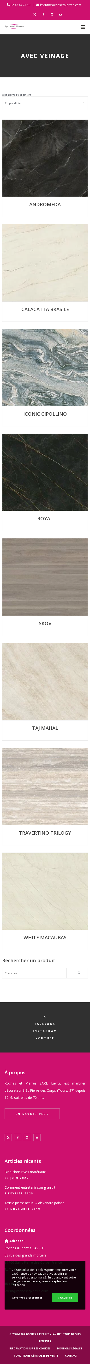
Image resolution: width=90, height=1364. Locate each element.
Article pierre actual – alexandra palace (34, 1203)
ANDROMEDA (45, 204)
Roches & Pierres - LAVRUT (43, 1334)
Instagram (45, 1031)
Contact (71, 1355)
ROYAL (45, 518)
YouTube (45, 1038)
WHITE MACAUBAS (45, 937)
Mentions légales (69, 1348)
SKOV (45, 623)
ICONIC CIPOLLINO (45, 414)
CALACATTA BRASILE (45, 309)
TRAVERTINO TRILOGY (45, 833)
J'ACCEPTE (65, 1297)
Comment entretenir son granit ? (30, 1187)
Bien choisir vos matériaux (25, 1172)
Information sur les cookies (29, 1348)
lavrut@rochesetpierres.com (60, 5)
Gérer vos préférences (27, 1297)
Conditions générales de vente (36, 1355)
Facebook (45, 1024)
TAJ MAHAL (45, 728)
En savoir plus (32, 1114)
